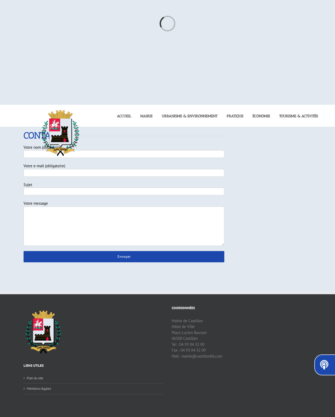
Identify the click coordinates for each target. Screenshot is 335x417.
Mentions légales (39, 388)
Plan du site (35, 378)
